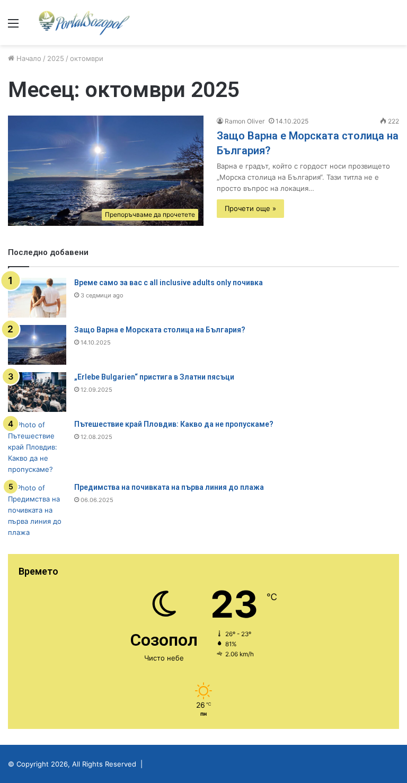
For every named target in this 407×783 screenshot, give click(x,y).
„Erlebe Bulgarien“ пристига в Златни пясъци (154, 377)
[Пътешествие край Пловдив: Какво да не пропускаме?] (37, 447)
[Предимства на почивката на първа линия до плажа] (37, 510)
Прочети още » (250, 208)
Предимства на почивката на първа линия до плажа (169, 487)
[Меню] (13, 27)
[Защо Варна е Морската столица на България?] (37, 345)
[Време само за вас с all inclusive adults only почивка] (37, 298)
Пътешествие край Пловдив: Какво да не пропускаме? (173, 424)
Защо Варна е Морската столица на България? (159, 329)
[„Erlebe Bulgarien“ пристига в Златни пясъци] (37, 392)
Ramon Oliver (244, 121)
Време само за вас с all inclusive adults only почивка (168, 282)
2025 (55, 58)
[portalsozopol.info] (84, 22)
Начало (27, 58)
